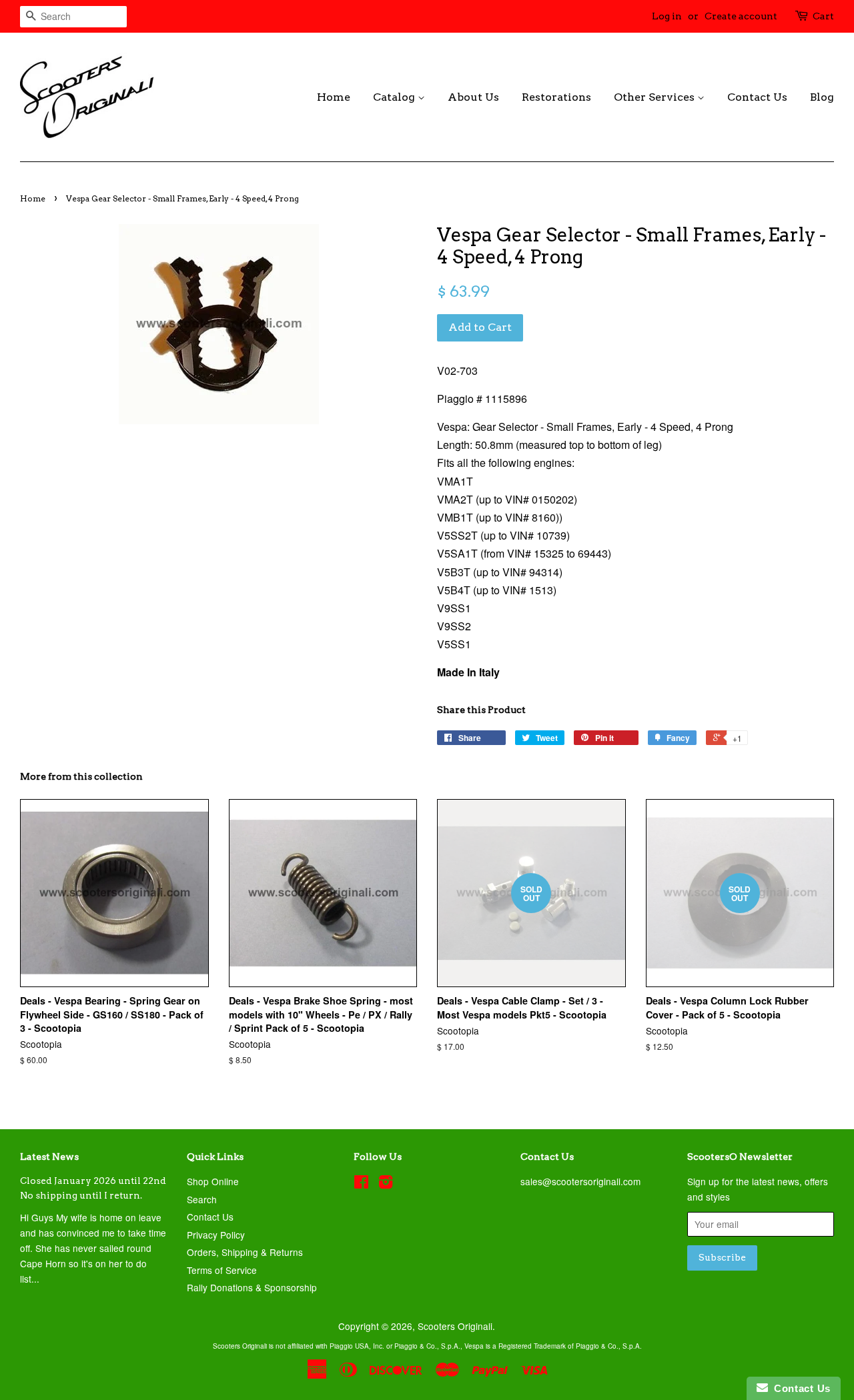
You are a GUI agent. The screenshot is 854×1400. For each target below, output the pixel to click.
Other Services (655, 97)
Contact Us (757, 97)
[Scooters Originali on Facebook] (361, 1184)
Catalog (395, 97)
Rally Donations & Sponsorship (252, 1287)
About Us (473, 97)
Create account (741, 16)
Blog (822, 97)
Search (202, 1199)
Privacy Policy (216, 1234)
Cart (823, 16)
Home (333, 97)
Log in (667, 16)
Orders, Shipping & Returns (245, 1252)
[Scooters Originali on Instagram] (385, 1184)
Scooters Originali (455, 1326)
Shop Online (213, 1181)
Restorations (556, 97)
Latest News (49, 1156)
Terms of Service (222, 1270)
